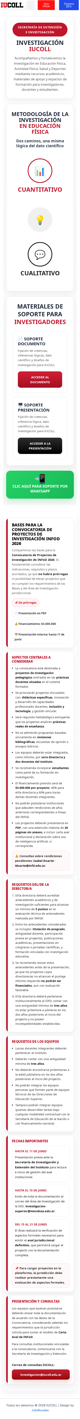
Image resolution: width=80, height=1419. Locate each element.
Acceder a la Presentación (40, 445)
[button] (30, 5)
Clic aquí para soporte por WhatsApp (40, 483)
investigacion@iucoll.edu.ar (41, 1375)
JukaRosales (40, 1410)
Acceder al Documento (40, 379)
